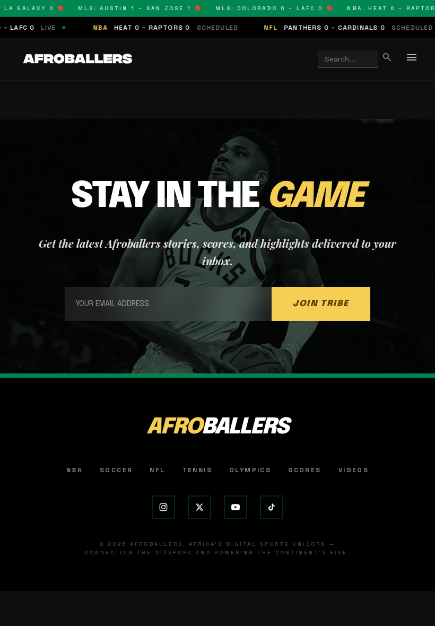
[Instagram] (163, 507)
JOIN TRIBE (321, 303)
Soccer (116, 470)
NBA (74, 470)
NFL (157, 470)
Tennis (197, 470)
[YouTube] (235, 507)
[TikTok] (271, 507)
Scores (304, 470)
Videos (353, 470)
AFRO (217, 427)
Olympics (250, 470)
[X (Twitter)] (199, 507)
